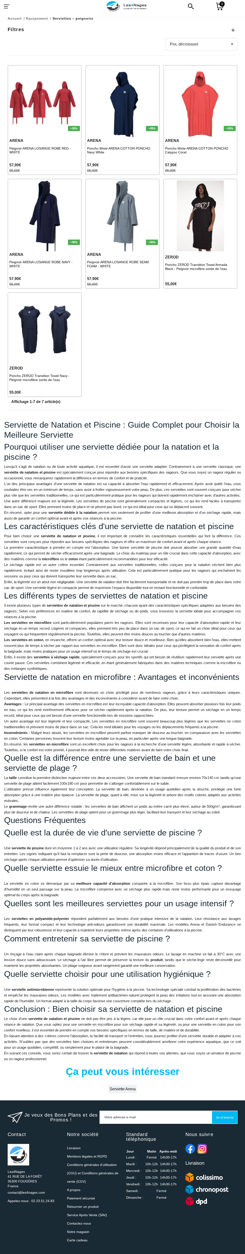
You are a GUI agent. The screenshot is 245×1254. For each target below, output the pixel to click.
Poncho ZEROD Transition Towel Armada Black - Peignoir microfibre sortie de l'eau (196, 267)
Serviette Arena (123, 1089)
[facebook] (190, 1148)
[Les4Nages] (126, 6)
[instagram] (202, 1148)
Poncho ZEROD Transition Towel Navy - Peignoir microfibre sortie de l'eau (39, 378)
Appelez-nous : (31, 1201)
